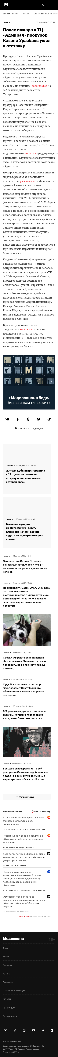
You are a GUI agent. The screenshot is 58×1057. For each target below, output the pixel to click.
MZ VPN (7, 999)
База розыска (10, 1016)
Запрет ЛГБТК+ (10, 13)
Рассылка (8, 982)
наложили (27, 329)
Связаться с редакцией (31, 428)
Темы (5, 947)
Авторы (6, 956)
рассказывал (28, 181)
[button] (51, 5)
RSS (7, 973)
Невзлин (26, 13)
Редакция (7, 964)
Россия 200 (9, 1007)
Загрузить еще (26, 797)
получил (30, 153)
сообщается (39, 86)
